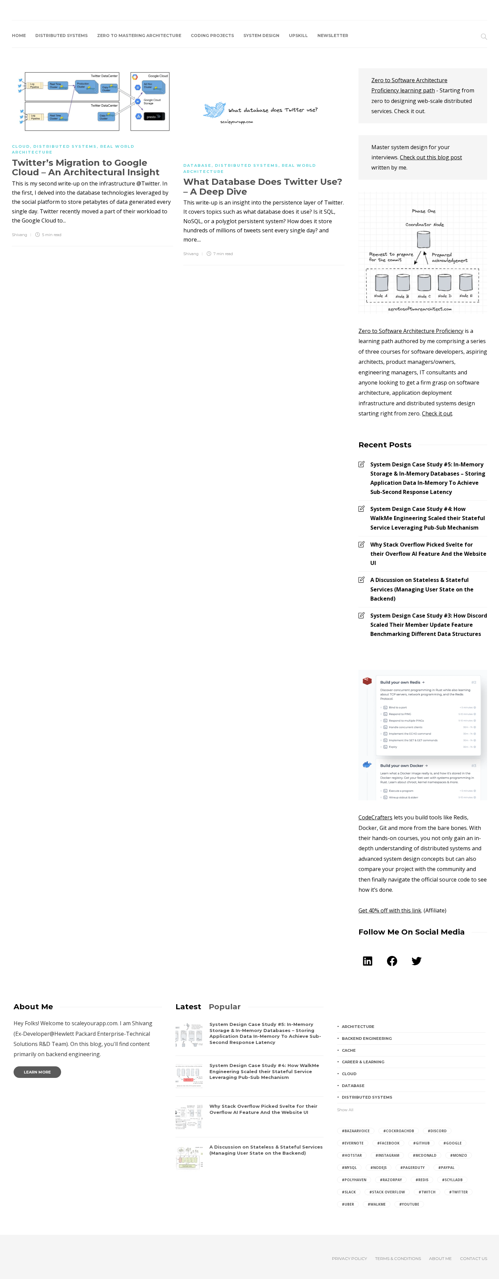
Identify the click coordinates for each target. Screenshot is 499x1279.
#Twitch (427, 1192)
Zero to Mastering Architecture (139, 35)
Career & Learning (363, 1062)
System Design (261, 35)
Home (19, 35)
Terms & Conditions (398, 1258)
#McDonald (425, 1155)
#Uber (348, 1204)
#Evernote (353, 1143)
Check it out (437, 413)
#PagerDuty (412, 1167)
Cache (349, 1050)
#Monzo (458, 1155)
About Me (440, 1258)
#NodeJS (378, 1167)
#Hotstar (352, 1155)
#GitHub (421, 1143)
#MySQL (349, 1167)
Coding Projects (212, 35)
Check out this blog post (431, 157)
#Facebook (388, 1143)
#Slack (349, 1192)
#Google (452, 1143)
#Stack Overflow (387, 1192)
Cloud (21, 146)
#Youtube (409, 1204)
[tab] (188, 1006)
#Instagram (387, 1155)
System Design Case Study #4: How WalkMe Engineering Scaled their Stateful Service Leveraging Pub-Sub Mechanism (427, 518)
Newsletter (332, 35)
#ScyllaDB (452, 1179)
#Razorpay (391, 1179)
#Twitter (458, 1192)
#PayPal (446, 1167)
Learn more (37, 1072)
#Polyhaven (354, 1179)
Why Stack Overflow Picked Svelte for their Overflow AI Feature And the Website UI (428, 554)
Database (197, 165)
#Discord (437, 1131)
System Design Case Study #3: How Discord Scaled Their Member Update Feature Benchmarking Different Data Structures (428, 625)
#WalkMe (377, 1204)
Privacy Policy (349, 1258)
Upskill (298, 35)
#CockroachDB (398, 1131)
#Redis (421, 1179)
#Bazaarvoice (356, 1131)
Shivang (19, 234)
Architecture (358, 1026)
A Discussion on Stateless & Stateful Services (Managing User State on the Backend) (422, 589)
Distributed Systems (61, 35)
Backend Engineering (367, 1038)
